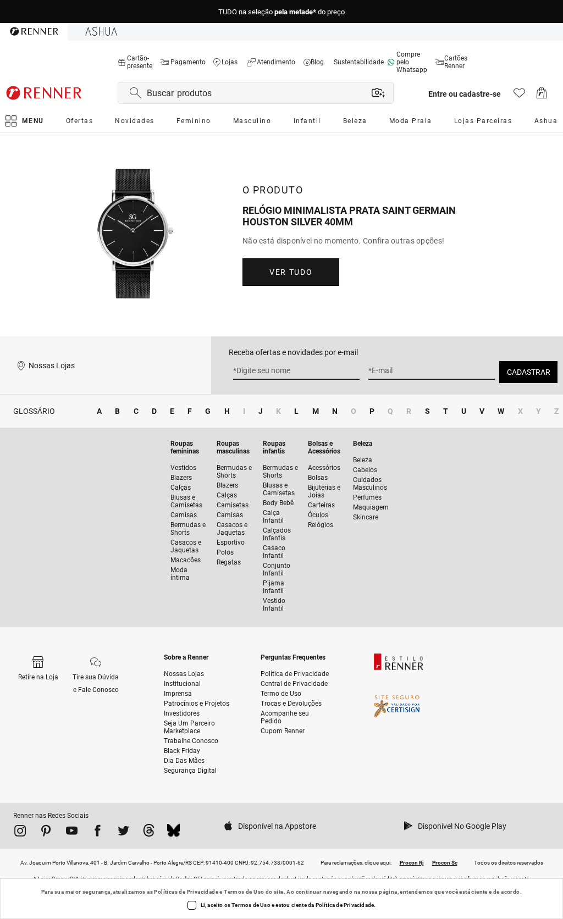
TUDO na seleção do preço (281, 12)
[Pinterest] (46, 832)
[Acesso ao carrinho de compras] (542, 96)
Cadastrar (528, 372)
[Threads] (148, 832)
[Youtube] (72, 832)
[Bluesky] (173, 832)
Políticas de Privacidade (186, 892)
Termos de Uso (244, 892)
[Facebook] (97, 832)
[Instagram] (20, 832)
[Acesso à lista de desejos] (519, 96)
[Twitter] (123, 832)
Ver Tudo (290, 272)
